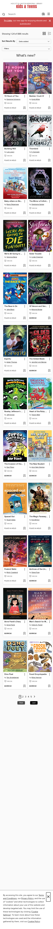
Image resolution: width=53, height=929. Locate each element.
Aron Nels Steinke (38, 467)
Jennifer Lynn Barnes (39, 362)
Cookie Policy (34, 921)
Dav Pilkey (10, 467)
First (21, 703)
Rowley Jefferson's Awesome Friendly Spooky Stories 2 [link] (13, 411)
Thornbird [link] (33, 149)
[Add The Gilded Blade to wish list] (49, 371)
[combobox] (21, 14)
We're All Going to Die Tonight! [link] (13, 254)
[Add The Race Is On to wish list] (24, 318)
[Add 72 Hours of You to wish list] (24, 108)
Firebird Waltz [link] (10, 569)
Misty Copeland (12, 572)
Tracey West (36, 415)
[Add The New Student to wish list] (49, 476)
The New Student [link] (37, 464)
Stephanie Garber (38, 204)
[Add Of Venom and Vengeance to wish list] (49, 318)
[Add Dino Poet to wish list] (24, 686)
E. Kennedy (35, 152)
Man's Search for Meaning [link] (38, 622)
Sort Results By (8, 41)
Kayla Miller (36, 99)
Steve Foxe (35, 572)
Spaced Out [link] (9, 516)
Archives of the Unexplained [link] (38, 569)
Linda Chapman (37, 257)
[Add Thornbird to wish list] (49, 160)
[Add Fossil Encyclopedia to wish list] (49, 686)
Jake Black (10, 310)
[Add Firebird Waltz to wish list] (24, 581)
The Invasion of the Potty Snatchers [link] (13, 464)
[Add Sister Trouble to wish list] (49, 265)
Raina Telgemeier (13, 204)
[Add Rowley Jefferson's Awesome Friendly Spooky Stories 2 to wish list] (24, 423)
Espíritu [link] (7, 359)
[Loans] (43, 14)
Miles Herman (37, 678)
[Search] (3, 14)
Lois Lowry (10, 152)
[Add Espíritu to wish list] (24, 371)
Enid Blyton (35, 520)
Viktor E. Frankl (37, 625)
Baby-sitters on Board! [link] (13, 201)
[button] (44, 34)
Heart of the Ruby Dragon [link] (38, 411)
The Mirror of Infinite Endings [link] (38, 201)
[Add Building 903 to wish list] (24, 160)
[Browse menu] (48, 14)
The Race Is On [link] (10, 306)
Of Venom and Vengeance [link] (38, 306)
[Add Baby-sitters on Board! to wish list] (24, 213)
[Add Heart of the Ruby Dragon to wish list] (49, 423)
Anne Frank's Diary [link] (12, 622)
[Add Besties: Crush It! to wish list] (49, 108)
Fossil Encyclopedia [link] (38, 674)
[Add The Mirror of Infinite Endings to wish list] (49, 213)
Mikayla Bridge (37, 310)
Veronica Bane (12, 257)
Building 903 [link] (10, 149)
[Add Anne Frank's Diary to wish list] (24, 633)
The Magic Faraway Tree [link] (38, 516)
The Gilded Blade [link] (37, 359)
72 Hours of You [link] (11, 96)
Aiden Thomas (12, 362)
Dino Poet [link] (8, 674)
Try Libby (8, 20)
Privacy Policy (27, 898)
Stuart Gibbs (11, 520)
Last (34, 703)
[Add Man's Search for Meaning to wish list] (49, 633)
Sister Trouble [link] (35, 254)
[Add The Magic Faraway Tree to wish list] (49, 528)
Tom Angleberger (13, 678)
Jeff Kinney (11, 415)
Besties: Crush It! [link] (36, 96)
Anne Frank (11, 625)
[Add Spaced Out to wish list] (24, 528)
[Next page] (34, 696)
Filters (6, 49)
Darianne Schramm (13, 99)
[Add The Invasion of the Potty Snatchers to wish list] (24, 476)
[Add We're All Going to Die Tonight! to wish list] (24, 265)
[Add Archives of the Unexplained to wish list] (49, 581)
